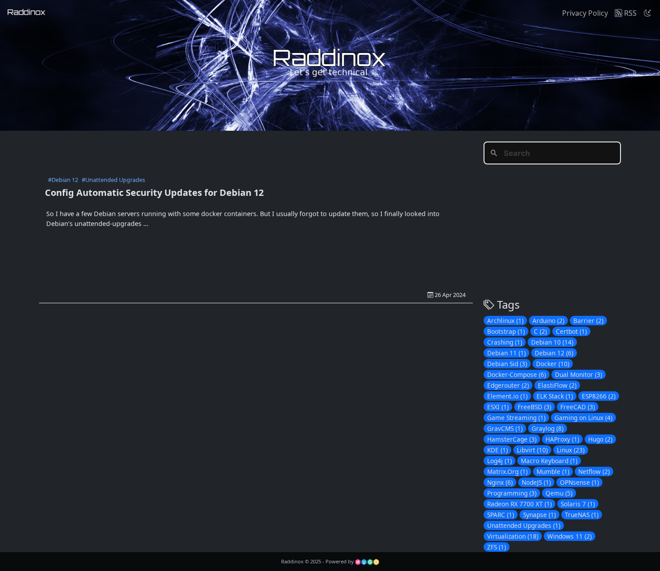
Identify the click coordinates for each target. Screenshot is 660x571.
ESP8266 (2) (599, 396)
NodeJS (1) (536, 482)
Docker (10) (552, 363)
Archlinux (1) (505, 320)
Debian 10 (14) (552, 342)
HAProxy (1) (562, 439)
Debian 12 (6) (554, 353)
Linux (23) (571, 450)
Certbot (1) (571, 331)
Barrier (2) (588, 320)
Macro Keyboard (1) (549, 460)
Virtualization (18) (512, 536)
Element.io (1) (507, 396)
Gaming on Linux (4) (583, 417)
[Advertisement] (255, 151)
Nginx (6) (500, 482)
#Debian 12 (63, 180)
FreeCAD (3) (577, 407)
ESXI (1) (498, 407)
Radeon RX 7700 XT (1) (519, 504)
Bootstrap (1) (506, 331)
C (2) (540, 331)
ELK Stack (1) (555, 396)
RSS (629, 13)
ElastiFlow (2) (557, 385)
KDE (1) (497, 450)
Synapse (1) (539, 514)
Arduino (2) (548, 320)
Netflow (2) (594, 471)
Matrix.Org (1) (507, 471)
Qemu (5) (559, 493)
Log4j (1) (499, 460)
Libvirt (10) (532, 450)
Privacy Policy (585, 13)
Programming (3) (512, 493)
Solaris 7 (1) (578, 504)
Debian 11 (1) (506, 353)
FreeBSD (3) (534, 407)
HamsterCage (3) (512, 439)
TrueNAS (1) (581, 514)
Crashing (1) (504, 342)
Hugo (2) (600, 439)
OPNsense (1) (579, 482)
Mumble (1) (553, 471)
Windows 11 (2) (569, 536)
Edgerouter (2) (508, 385)
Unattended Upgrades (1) (523, 525)
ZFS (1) (496, 547)
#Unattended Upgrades (113, 180)
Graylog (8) (547, 428)
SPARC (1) (500, 514)
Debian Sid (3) (507, 363)
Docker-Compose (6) (516, 374)
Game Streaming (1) (516, 417)
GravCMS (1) (505, 428)
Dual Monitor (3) (578, 374)
